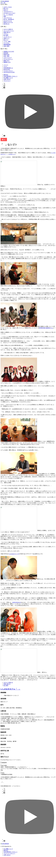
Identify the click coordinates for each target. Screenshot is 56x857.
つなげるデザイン (8, 11)
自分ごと (6, 10)
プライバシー (7, 80)
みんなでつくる (8, 20)
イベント (6, 64)
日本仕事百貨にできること (11, 76)
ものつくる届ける (8, 29)
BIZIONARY (7, 69)
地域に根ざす (7, 32)
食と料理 (6, 35)
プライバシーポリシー (9, 853)
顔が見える (6, 23)
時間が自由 (6, 54)
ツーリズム (6, 43)
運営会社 (6, 74)
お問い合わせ (7, 79)
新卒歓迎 (6, 53)
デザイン (6, 33)
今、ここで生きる (8, 14)
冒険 (5, 16)
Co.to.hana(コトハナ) (14, 553)
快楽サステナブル (8, 22)
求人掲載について (8, 77)
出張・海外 (6, 56)
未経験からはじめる (9, 51)
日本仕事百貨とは (8, 68)
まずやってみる (8, 7)
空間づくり (6, 38)
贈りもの (6, 8)
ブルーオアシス (8, 17)
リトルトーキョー (8, 70)
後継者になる (7, 62)
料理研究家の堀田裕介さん (46, 328)
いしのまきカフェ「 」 (10, 689)
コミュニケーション (9, 30)
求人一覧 (3, 2)
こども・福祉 (7, 41)
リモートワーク (8, 57)
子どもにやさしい (8, 59)
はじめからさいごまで (9, 13)
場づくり (6, 40)
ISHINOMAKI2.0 (16, 602)
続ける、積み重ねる (9, 19)
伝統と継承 (6, 46)
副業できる (6, 60)
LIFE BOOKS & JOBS (9, 72)
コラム (5, 66)
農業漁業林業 (7, 44)
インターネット (8, 37)
